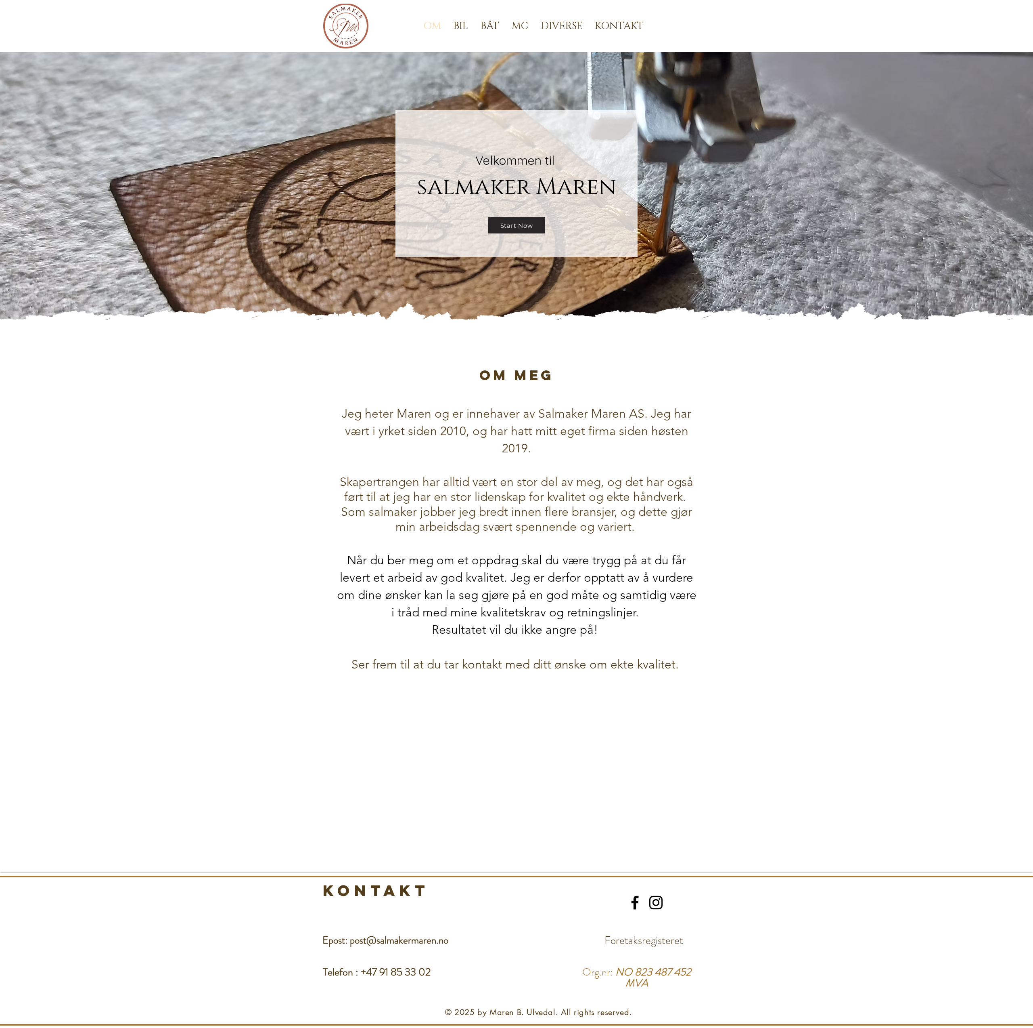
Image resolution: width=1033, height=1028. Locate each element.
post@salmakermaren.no (399, 940)
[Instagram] (656, 902)
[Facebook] (635, 902)
